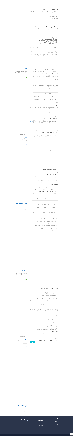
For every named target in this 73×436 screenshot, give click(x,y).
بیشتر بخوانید (25, 209)
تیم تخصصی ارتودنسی (40, 426)
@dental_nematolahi (55, 424)
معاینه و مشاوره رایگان (40, 420)
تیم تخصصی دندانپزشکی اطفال (39, 425)
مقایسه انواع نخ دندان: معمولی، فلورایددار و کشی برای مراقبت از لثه (21, 406)
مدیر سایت (52, 7)
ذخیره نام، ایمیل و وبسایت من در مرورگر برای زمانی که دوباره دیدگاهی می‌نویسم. (47, 340)
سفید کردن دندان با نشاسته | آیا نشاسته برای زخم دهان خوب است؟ (21, 204)
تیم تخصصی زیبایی (41, 421)
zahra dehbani (20, 201)
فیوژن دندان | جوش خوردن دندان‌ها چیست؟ (22, 339)
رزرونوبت (42, 430)
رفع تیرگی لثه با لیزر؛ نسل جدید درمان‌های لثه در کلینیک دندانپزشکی (22, 271)
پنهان (34, 26)
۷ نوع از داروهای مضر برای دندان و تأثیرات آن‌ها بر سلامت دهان (22, 69)
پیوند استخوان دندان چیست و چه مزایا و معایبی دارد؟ (21, 137)
